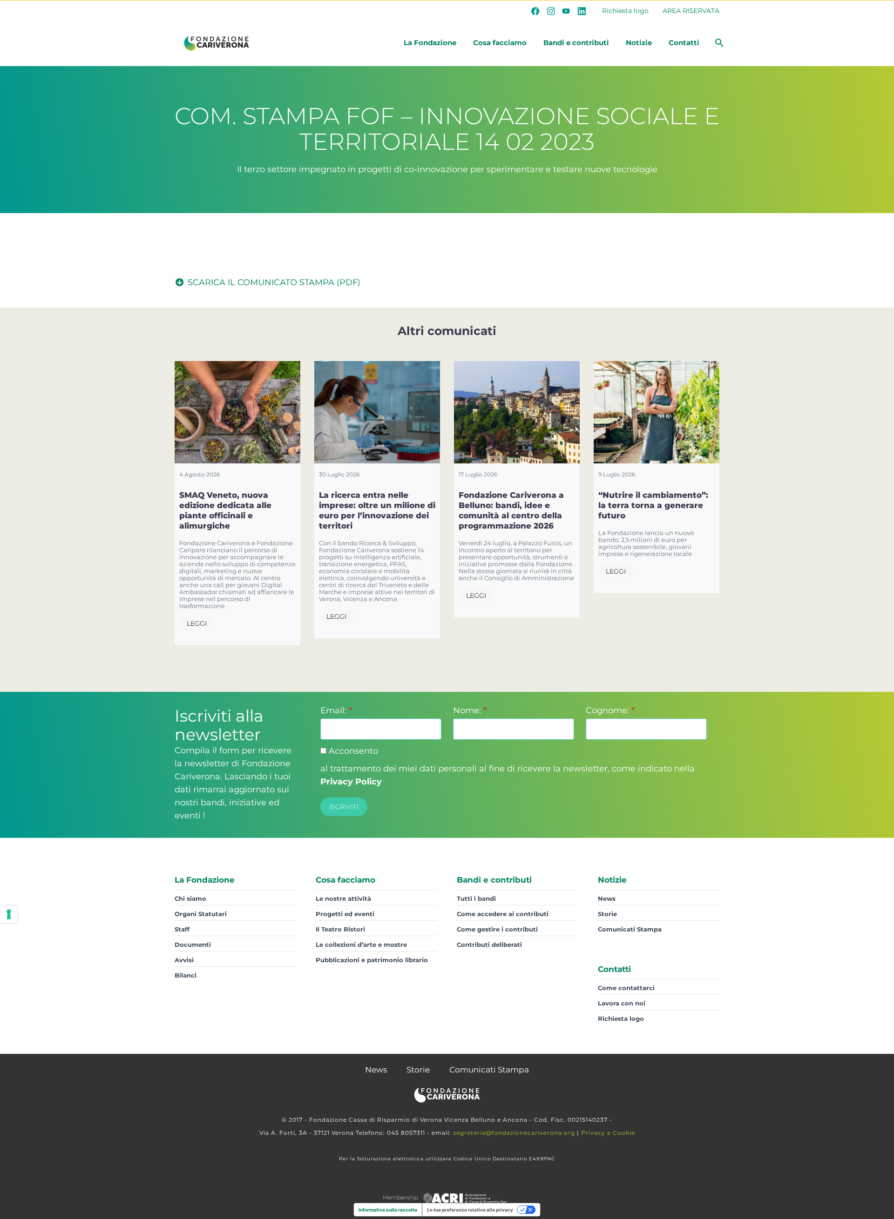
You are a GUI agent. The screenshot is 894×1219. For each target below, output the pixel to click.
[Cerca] (718, 43)
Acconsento (352, 751)
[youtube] (566, 11)
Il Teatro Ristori (340, 929)
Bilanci (185, 975)
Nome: (470, 710)
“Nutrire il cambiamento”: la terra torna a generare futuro (653, 505)
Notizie (639, 42)
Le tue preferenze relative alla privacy (470, 1209)
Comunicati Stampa (630, 929)
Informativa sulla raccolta (388, 1209)
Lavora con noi (621, 1003)
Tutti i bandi (476, 898)
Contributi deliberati (489, 944)
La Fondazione (430, 42)
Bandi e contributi (576, 42)
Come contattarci (626, 987)
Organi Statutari (201, 914)
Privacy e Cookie (608, 1132)
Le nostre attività (343, 898)
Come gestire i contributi (497, 929)
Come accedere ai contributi (503, 914)
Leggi (197, 623)
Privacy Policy (351, 782)
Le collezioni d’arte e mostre (361, 944)
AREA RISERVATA (691, 11)
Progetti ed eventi (345, 914)
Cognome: (610, 710)
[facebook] (535, 11)
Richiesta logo (625, 11)
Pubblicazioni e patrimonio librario (372, 960)
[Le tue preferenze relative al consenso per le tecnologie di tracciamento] (9, 914)
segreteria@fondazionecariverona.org (514, 1132)
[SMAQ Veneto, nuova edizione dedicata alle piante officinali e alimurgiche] (237, 412)
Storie (607, 914)
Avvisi (184, 960)
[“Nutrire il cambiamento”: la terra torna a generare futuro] (656, 412)
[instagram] (550, 11)
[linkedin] (581, 11)
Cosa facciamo (500, 42)
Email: (336, 710)
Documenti (193, 944)
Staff (182, 929)
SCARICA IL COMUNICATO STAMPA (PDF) (272, 282)
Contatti (684, 42)
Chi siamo (190, 898)
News (607, 898)
